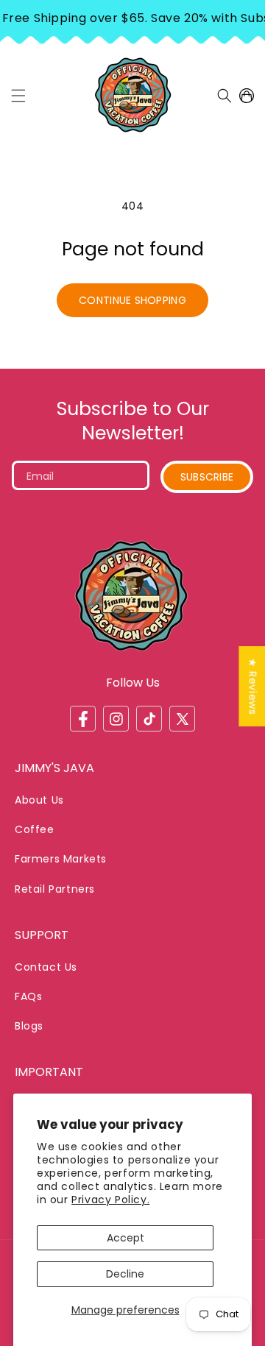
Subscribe (207, 477)
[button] (18, 95)
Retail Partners (55, 889)
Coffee (34, 829)
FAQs (28, 996)
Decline (125, 1274)
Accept (125, 1237)
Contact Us (46, 967)
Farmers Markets (61, 858)
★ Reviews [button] (252, 686)
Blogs (29, 1026)
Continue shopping (132, 300)
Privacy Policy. (110, 1199)
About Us (39, 800)
